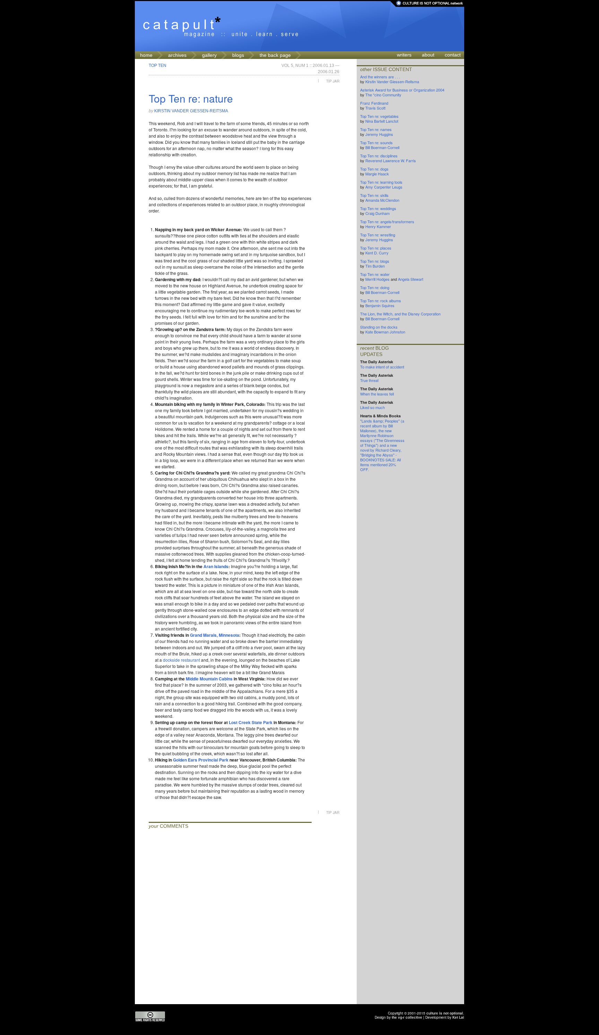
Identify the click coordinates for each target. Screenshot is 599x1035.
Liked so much (372, 407)
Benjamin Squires (379, 305)
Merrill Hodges (377, 279)
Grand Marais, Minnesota (214, 635)
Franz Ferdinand (374, 103)
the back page (275, 55)
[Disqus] (230, 917)
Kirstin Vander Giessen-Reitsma (191, 110)
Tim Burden (375, 266)
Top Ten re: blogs (374, 261)
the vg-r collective (407, 1017)
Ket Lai (458, 1017)
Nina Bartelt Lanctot (381, 121)
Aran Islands (215, 566)
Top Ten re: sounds (376, 142)
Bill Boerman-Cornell (382, 147)
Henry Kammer (378, 226)
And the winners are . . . (380, 76)
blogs (238, 55)
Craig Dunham (377, 213)
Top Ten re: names (376, 129)
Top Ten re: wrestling (377, 234)
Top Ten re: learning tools (381, 182)
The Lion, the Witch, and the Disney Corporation (400, 313)
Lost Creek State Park (250, 722)
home (146, 55)
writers (404, 55)
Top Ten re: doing (374, 287)
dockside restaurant (181, 660)
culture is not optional (444, 1013)
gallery (209, 55)
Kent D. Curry (377, 252)
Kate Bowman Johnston (385, 331)
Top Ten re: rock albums (380, 300)
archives (177, 55)
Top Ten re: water (375, 274)
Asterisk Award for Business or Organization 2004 (402, 90)
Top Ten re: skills (374, 195)
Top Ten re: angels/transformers (387, 221)
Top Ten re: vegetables (379, 116)
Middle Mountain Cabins (209, 679)
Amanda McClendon (382, 200)
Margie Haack (377, 173)
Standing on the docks (379, 327)
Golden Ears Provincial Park (200, 760)
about (428, 55)
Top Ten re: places (375, 248)
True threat (369, 380)
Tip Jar (332, 81)
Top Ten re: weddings (378, 208)
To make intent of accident (382, 366)
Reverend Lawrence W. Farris (390, 160)
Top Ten (157, 65)
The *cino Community (383, 94)
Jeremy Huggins (379, 134)
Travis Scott (375, 108)
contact (453, 55)
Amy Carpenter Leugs (383, 187)
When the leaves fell (377, 394)
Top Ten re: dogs (374, 169)
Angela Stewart (410, 279)
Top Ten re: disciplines (379, 155)
